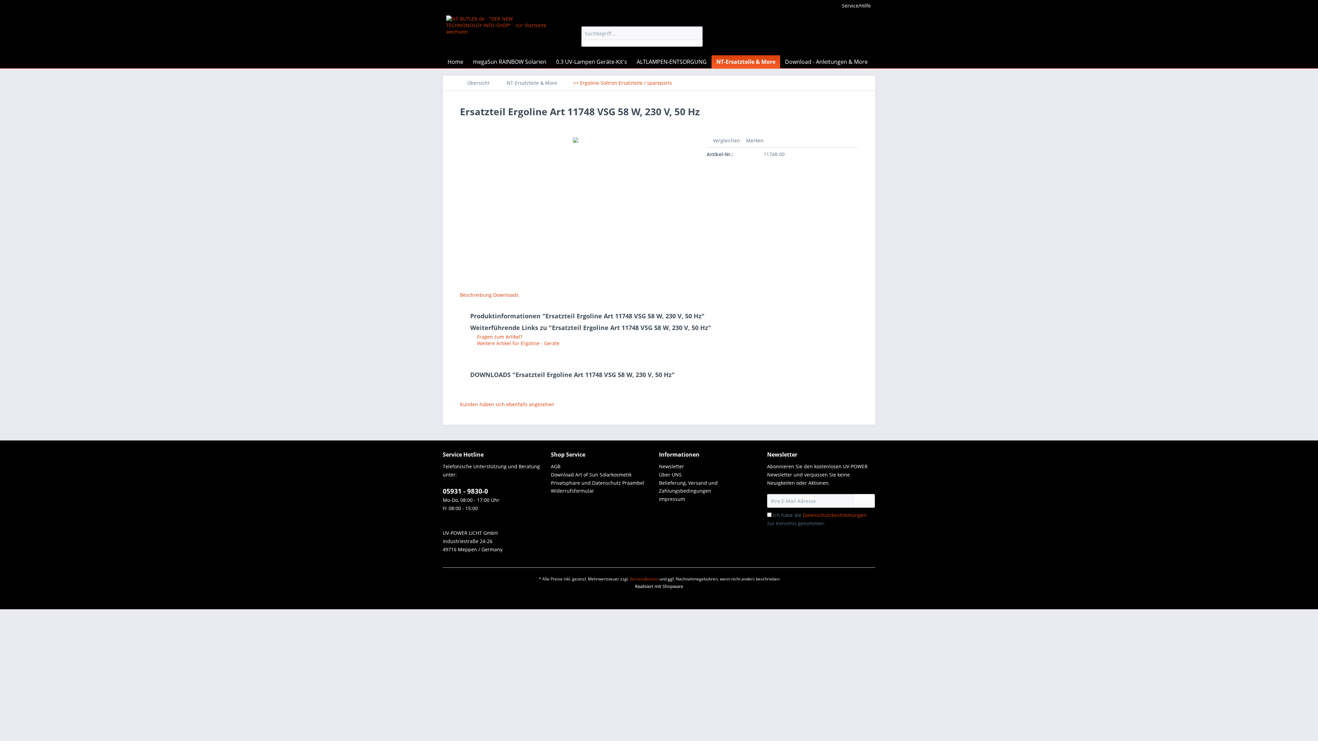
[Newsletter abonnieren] (864, 501)
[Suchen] (696, 33)
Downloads (506, 295)
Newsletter (671, 466)
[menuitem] (642, 36)
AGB (555, 466)
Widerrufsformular (572, 490)
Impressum (672, 499)
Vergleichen (726, 140)
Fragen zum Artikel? (499, 336)
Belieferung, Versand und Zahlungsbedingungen (688, 487)
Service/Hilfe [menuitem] (856, 5)
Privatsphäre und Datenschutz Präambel (597, 483)
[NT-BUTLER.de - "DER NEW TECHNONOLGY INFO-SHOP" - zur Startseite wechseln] (498, 33)
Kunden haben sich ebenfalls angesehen (507, 404)
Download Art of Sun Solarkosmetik (591, 474)
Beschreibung (476, 295)
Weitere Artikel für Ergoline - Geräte (517, 343)
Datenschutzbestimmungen (835, 515)
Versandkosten (644, 579)
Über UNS (670, 474)
